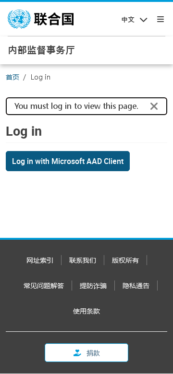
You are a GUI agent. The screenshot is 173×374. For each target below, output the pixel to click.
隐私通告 (136, 285)
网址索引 (39, 260)
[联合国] (41, 19)
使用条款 (86, 311)
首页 (12, 77)
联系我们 (82, 260)
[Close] (154, 106)
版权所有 (125, 260)
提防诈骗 (93, 285)
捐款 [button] (92, 352)
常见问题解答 (44, 285)
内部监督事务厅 (41, 50)
